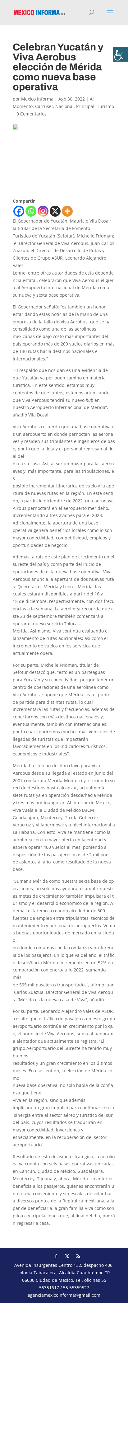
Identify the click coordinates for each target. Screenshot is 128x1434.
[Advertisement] (64, 1367)
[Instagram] (43, 211)
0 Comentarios (31, 114)
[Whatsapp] (30, 211)
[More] (67, 211)
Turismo (105, 106)
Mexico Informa (37, 99)
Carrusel (44, 106)
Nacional (64, 106)
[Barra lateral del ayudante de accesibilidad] (120, 54)
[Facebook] (18, 211)
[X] (55, 211)
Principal (85, 106)
